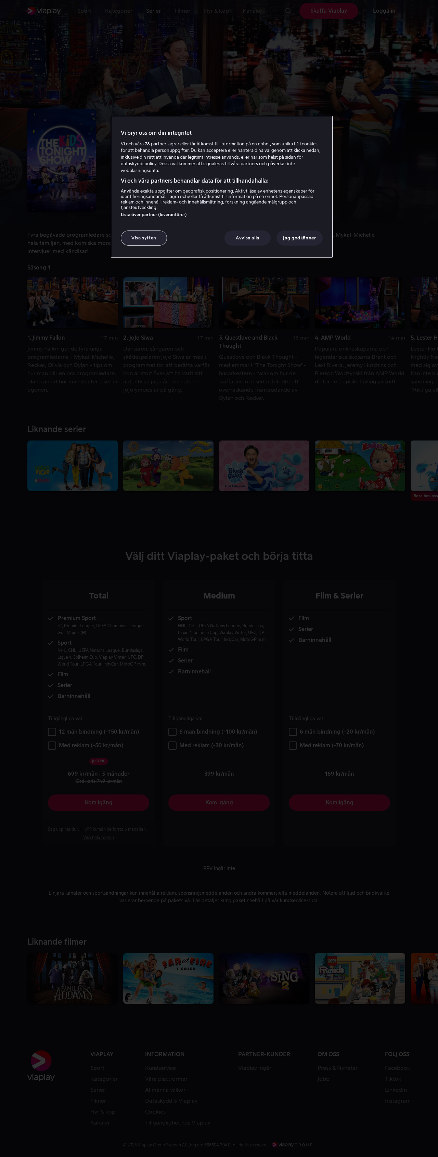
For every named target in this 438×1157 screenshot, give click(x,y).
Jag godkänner (299, 238)
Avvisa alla (247, 238)
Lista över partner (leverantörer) (154, 214)
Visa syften (143, 238)
